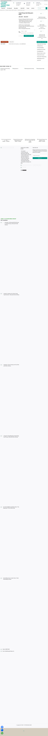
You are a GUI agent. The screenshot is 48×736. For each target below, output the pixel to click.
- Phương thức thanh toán (25, 160)
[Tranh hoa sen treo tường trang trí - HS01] (6, 103)
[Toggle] (46, 44)
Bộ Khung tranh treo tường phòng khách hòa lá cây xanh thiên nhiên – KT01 (30, 140)
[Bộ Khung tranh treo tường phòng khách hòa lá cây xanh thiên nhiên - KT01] (29, 103)
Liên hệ (32, 8)
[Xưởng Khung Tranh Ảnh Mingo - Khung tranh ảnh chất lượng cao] (6, 4)
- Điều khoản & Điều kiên (25, 153)
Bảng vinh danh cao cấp (41, 53)
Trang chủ (3, 8)
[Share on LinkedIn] (40, 165)
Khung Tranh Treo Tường (11, 10)
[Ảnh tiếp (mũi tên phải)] (4, 733)
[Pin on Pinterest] (38, 165)
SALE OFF (22, 8)
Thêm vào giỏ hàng (29, 35)
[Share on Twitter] (35, 165)
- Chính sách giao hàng (24, 159)
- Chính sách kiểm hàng (25, 155)
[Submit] (46, 8)
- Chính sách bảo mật (24, 152)
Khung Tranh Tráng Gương (41, 56)
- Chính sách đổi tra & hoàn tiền (26, 154)
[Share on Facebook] (33, 165)
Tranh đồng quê (21, 10)
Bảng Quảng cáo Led (40, 58)
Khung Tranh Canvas (40, 54)
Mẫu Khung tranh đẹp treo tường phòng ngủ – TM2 (42, 140)
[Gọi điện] (2, 733)
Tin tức (28, 8)
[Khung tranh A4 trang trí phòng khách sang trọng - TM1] (18, 103)
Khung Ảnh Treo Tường (41, 49)
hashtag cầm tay (40, 45)
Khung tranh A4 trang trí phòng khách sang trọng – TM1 (18, 140)
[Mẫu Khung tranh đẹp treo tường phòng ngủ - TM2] (41, 103)
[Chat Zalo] (2, 730)
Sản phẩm (16, 8)
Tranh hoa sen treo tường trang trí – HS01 (6, 140)
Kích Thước (20, 32)
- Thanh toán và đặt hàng (25, 158)
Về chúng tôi (9, 8)
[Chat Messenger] (2, 727)
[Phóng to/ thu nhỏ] (4, 729)
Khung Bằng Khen (40, 51)
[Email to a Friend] (37, 165)
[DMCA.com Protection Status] (23, 170)
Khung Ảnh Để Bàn (40, 47)
